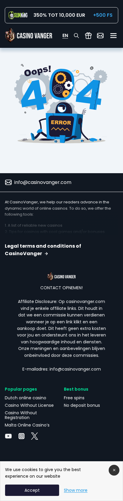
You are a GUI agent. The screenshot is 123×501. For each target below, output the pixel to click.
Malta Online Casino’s (27, 425)
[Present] (88, 35)
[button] (61, 250)
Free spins (74, 398)
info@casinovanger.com (42, 182)
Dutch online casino (25, 398)
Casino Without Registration (21, 415)
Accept (32, 490)
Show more (75, 490)
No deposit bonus (82, 405)
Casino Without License (29, 405)
